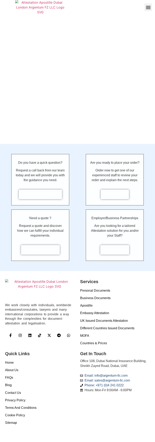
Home (9, 362)
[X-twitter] (49, 335)
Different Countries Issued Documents (107, 328)
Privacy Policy (15, 400)
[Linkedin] (30, 335)
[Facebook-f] (10, 335)
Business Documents (95, 298)
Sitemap (11, 422)
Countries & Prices (93, 343)
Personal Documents (95, 290)
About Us (11, 370)
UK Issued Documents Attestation (104, 320)
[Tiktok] (39, 335)
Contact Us (13, 392)
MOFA (84, 335)
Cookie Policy (15, 415)
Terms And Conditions (21, 407)
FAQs (9, 377)
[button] (148, 7)
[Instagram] (20, 335)
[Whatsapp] (68, 335)
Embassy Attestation (94, 313)
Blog (8, 385)
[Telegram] (59, 335)
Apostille (86, 305)
